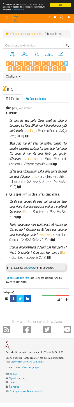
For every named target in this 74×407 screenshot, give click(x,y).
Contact (13, 382)
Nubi (63, 252)
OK (60, 5)
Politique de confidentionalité (26, 391)
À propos (14, 386)
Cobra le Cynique (30, 367)
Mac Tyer (29, 130)
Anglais (13, 374)
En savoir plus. (18, 9)
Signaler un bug (17, 378)
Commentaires (37, 98)
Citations (31, 34)
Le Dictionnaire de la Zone (17, 278)
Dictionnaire (18, 34)
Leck (33, 176)
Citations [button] (12, 76)
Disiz (25, 211)
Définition (14, 98)
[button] (69, 17)
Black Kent (45, 234)
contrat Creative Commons (29, 361)
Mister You (31, 158)
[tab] (37, 77)
